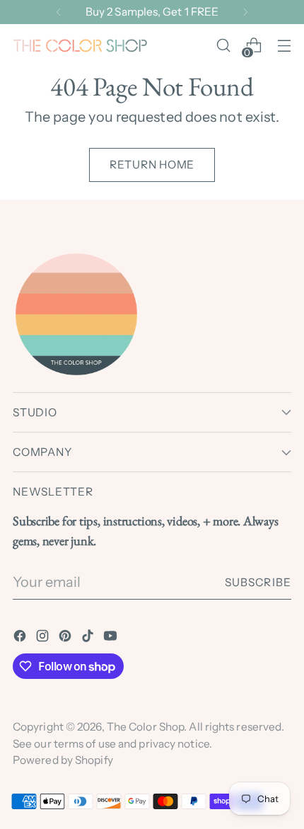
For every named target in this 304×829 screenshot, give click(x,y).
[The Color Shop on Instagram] (43, 638)
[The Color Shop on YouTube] (111, 638)
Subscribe (258, 582)
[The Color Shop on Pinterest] (66, 638)
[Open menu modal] (283, 45)
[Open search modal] (223, 45)
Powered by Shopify (63, 760)
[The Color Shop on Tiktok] (89, 638)
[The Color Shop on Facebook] (21, 638)
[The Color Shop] (80, 45)
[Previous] (58, 12)
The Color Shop (145, 726)
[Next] (245, 12)
